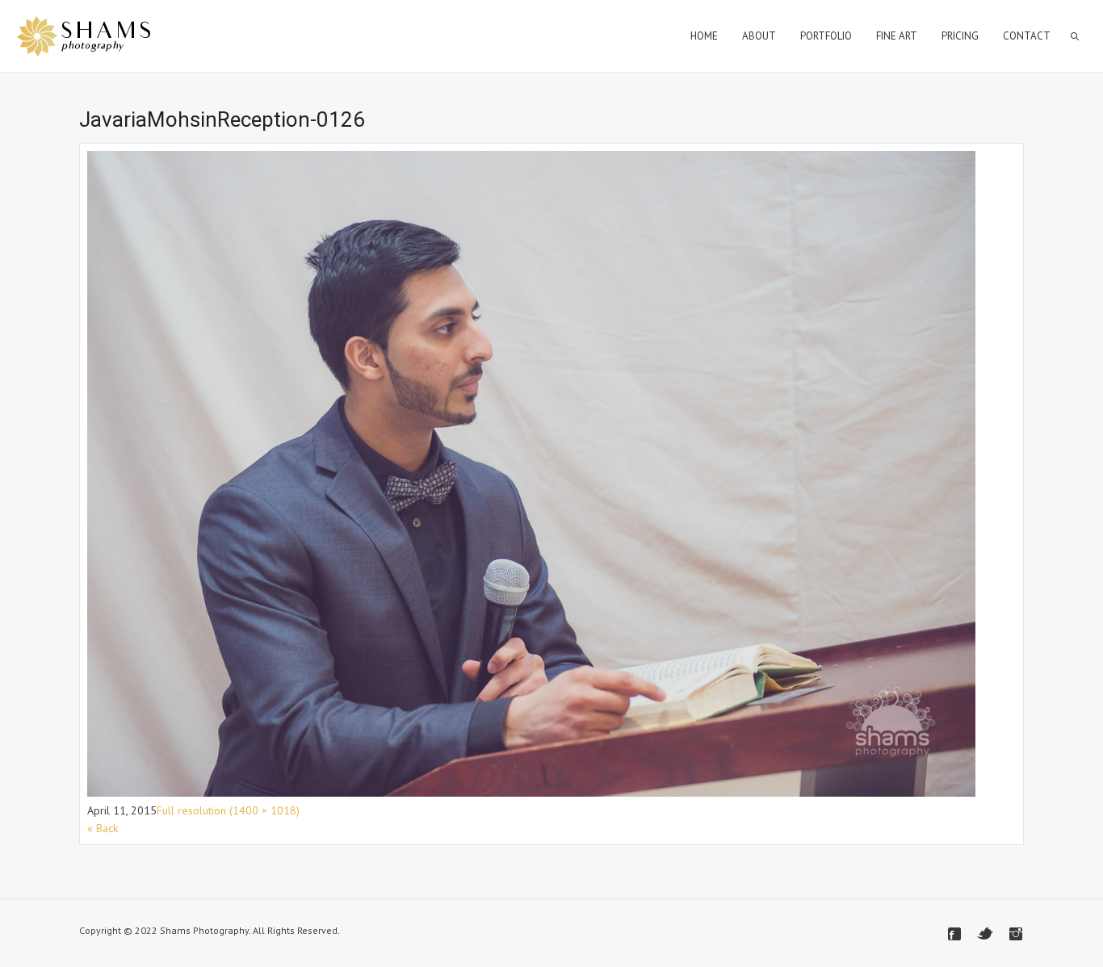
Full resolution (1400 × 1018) (228, 810)
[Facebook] (954, 934)
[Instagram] (1016, 934)
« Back (102, 828)
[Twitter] (985, 934)
